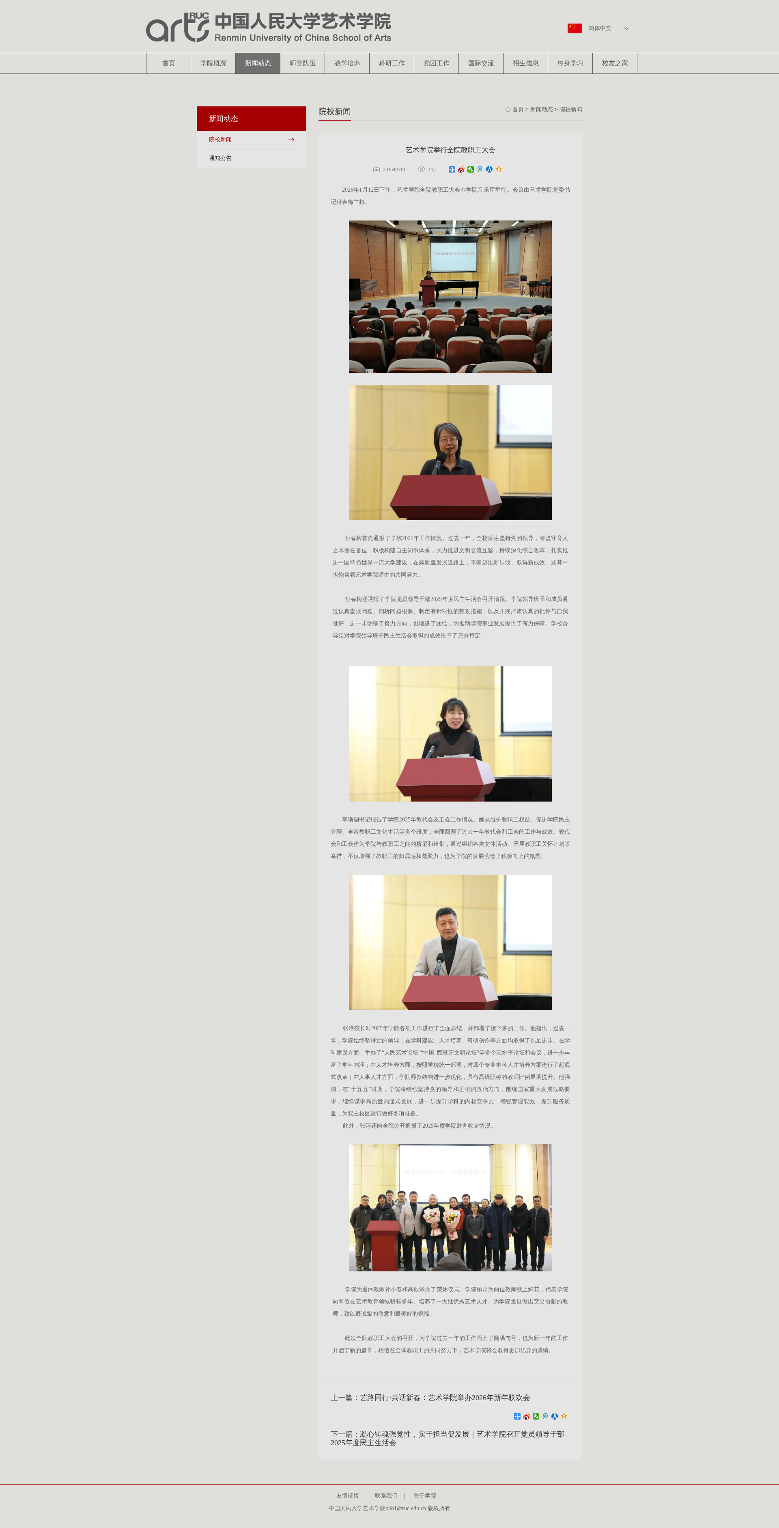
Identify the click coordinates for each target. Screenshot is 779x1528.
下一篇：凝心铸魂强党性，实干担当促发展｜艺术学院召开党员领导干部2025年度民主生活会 (447, 1438)
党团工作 (437, 63)
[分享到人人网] (489, 169)
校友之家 (615, 63)
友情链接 (351, 1496)
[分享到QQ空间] (498, 169)
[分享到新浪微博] (461, 169)
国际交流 (481, 63)
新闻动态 (258, 63)
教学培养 (347, 63)
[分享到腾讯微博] (480, 169)
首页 (168, 63)
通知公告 (220, 158)
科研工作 (392, 63)
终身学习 (570, 63)
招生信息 (526, 63)
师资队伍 (303, 63)
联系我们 (389, 1496)
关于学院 (428, 1496)
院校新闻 (220, 139)
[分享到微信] (470, 169)
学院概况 (213, 63)
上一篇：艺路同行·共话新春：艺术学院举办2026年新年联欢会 (430, 1398)
